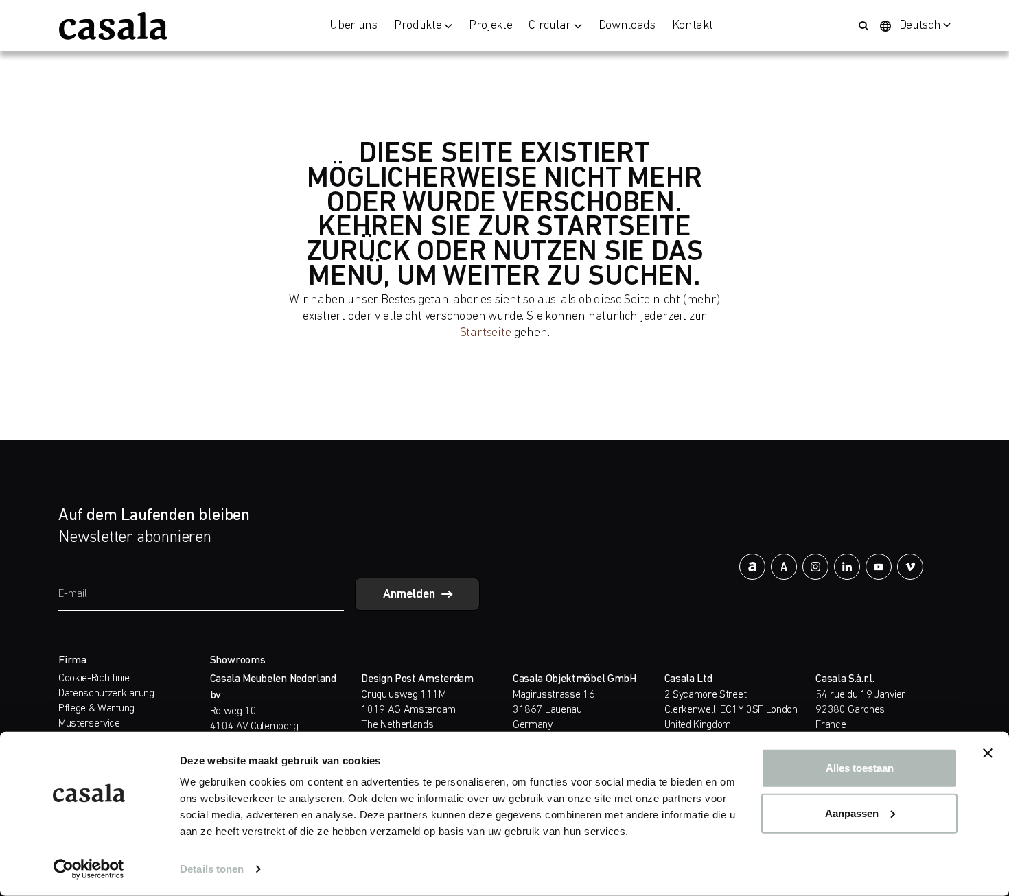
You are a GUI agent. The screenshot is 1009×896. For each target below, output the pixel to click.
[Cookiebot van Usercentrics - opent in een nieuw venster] (89, 869)
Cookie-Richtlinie (94, 678)
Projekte (490, 26)
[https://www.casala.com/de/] (113, 26)
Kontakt (692, 26)
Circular (549, 26)
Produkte (417, 26)
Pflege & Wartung (96, 708)
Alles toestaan (860, 768)
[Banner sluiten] (988, 753)
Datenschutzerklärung (106, 693)
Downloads (627, 26)
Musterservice (89, 723)
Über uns (353, 26)
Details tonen (212, 869)
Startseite (485, 333)
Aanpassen (852, 812)
